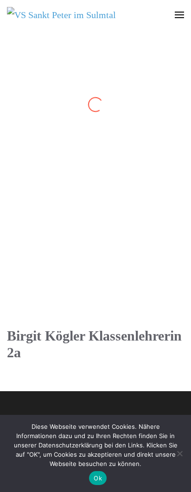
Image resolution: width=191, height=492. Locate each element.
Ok (98, 478)
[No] (179, 453)
